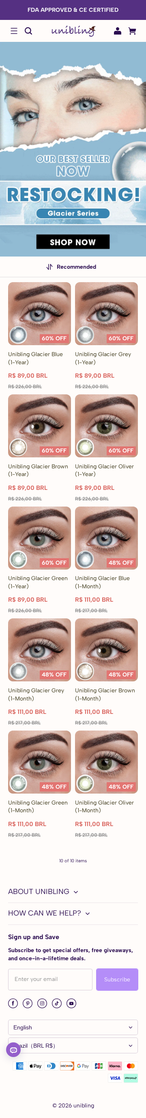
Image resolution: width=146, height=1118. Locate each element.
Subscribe (117, 979)
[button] (13, 31)
